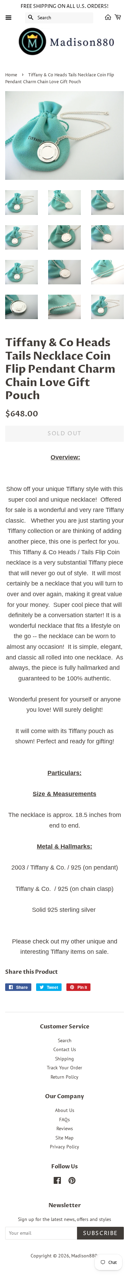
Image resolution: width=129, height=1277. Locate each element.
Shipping (64, 1059)
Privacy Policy (64, 1147)
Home (11, 75)
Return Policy (64, 1077)
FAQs (64, 1119)
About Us (64, 1110)
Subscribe (100, 1233)
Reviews (64, 1128)
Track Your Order (64, 1068)
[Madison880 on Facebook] (57, 1182)
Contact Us (64, 1049)
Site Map (64, 1138)
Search (65, 1040)
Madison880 (84, 1256)
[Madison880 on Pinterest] (72, 1182)
